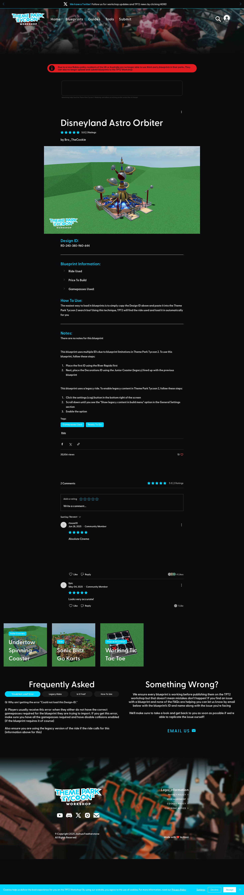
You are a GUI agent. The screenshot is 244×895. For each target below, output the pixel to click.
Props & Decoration (116, 678)
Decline (214, 889)
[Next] (240, 4)
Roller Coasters (17, 670)
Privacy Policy (179, 889)
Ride (63, 432)
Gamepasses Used (72, 424)
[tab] (23, 730)
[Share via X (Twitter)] (70, 444)
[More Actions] (181, 525)
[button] (74, 19)
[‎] (227, 18)
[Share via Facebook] (62, 444)
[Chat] (60, 851)
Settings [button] (201, 889)
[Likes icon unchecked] (71, 611)
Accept (229, 889)
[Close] (240, 889)
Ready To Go (95, 424)
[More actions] (181, 112)
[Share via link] (78, 444)
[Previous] (3, 4)
